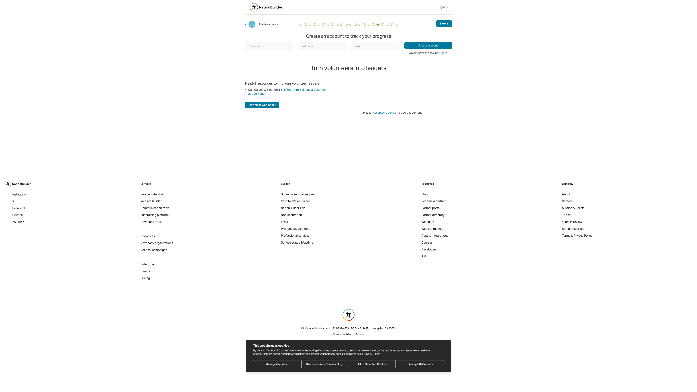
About (566, 194)
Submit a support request (298, 194)
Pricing (145, 278)
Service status (290, 242)
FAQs (284, 222)
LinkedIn (18, 215)
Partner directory (433, 215)
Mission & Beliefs (573, 208)
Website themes (432, 229)
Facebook (19, 208)
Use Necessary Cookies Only (324, 364)
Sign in (443, 53)
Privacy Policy (372, 354)
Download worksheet (262, 105)
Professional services (295, 236)
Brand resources (573, 229)
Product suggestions (295, 229)
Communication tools (155, 208)
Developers (429, 249)
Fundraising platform (154, 215)
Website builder (151, 201)
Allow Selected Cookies (373, 364)
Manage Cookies (276, 364)
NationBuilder (356, 334)
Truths (566, 215)
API (423, 256)
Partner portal (430, 208)
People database (151, 194)
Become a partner (433, 201)
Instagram (19, 194)
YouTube (18, 222)
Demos (145, 271)
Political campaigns (153, 250)
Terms (566, 236)
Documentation (291, 215)
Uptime (308, 242)
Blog (424, 194)
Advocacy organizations (156, 243)
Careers (567, 201)
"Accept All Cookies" (384, 112)
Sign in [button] (443, 7)
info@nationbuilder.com (314, 328)
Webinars (427, 222)
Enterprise (147, 264)
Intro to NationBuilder (295, 201)
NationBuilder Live (293, 208)
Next (443, 23)
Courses (427, 242)
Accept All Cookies (421, 364)
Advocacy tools (151, 222)
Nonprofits (147, 236)
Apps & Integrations (434, 236)
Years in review (572, 222)
